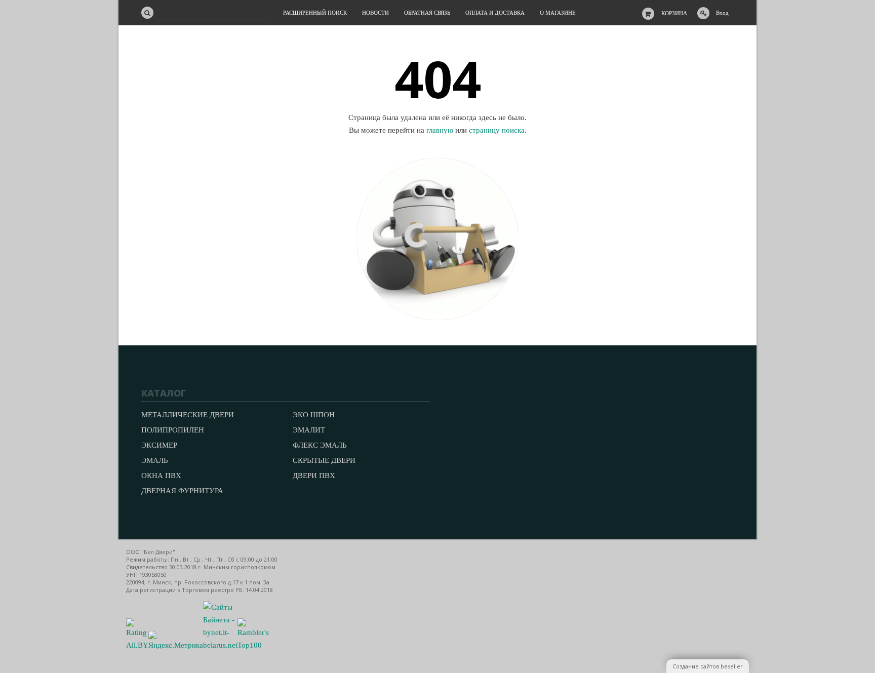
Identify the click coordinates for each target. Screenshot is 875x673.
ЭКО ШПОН (314, 415)
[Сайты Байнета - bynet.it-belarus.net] (220, 645)
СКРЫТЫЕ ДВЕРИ (324, 460)
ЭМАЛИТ (309, 430)
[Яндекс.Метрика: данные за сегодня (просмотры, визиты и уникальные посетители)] (175, 641)
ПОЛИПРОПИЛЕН (172, 430)
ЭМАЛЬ (154, 460)
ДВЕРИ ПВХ (314, 475)
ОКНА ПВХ (161, 475)
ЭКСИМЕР (159, 445)
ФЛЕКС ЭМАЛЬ (320, 445)
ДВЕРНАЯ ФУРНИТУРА (182, 491)
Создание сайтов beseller (707, 666)
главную (439, 130)
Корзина (674, 13)
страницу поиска (497, 130)
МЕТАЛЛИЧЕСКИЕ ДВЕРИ (187, 415)
